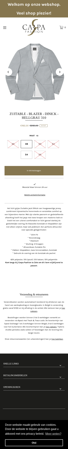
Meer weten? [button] (53, 433)
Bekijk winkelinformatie (34, 195)
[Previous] (8, 72)
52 (53, 144)
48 (26, 144)
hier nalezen (51, 327)
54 (26, 154)
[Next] (59, 72)
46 (13, 144)
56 (40, 154)
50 (40, 144)
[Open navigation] (9, 27)
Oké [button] (34, 442)
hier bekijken (57, 339)
